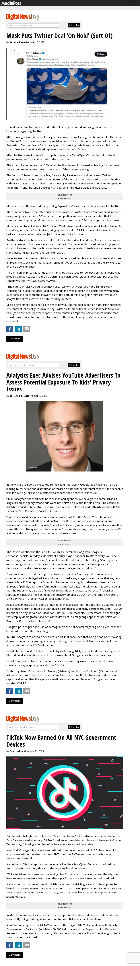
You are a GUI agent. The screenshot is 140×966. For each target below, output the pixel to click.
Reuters (72, 175)
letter (10, 675)
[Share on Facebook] (9, 329)
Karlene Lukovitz (19, 42)
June (12, 637)
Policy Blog (64, 556)
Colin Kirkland (17, 751)
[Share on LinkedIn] (18, 329)
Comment (14, 338)
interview (103, 507)
